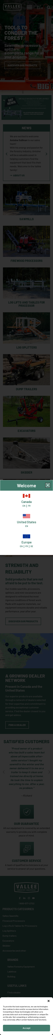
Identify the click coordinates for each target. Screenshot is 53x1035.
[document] (26, 517)
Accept (26, 1028)
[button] (48, 1000)
